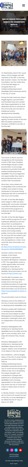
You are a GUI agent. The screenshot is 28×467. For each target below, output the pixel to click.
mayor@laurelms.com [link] (14, 458)
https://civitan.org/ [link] (15, 273)
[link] (2, 5)
